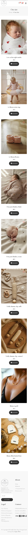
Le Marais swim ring (14, 107)
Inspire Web (17, 531)
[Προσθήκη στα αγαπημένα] (24, 23)
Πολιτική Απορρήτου (6, 511)
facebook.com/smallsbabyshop (21, 511)
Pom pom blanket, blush (14, 207)
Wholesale (17, 486)
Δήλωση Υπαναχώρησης (5, 520)
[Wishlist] (19, 3)
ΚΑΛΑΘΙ (14, 64)
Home (10, 12)
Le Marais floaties (14, 157)
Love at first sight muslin (14, 57)
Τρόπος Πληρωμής (5, 515)
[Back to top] (24, 531)
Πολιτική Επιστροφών (6, 513)
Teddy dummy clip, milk (14, 306)
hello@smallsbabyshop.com (21, 508)
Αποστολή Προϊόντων (6, 517)
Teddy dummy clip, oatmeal (14, 356)
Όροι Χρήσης (4, 508)
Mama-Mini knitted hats (14, 456)
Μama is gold (14, 406)
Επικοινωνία (18, 491)
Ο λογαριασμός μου (20, 488)
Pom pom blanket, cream (14, 257)
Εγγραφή (7, 499)
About (16, 484)
